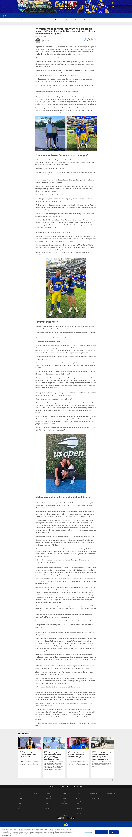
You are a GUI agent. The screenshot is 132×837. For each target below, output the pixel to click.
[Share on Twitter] (88, 40)
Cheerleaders (64, 803)
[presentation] (113, 780)
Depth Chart (20, 795)
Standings (33, 795)
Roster (20, 793)
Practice (78, 803)
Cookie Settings (88, 832)
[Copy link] (94, 39)
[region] (66, 832)
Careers (20, 811)
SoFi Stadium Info (111, 793)
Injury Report (20, 805)
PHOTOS (79, 790)
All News (48, 793)
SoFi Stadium (79, 808)
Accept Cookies (113, 832)
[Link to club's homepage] (4, 16)
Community (48, 795)
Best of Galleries (78, 798)
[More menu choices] (49, 15)
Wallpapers (79, 813)
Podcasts (48, 803)
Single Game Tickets (94, 798)
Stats (20, 803)
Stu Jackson (44, 39)
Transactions (20, 808)
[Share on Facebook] (85, 40)
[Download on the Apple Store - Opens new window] (60, 818)
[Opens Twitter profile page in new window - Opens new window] (42, 42)
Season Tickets (95, 795)
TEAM (20, 790)
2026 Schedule (33, 793)
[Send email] (91, 40)
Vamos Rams (48, 798)
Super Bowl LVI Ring (48, 805)
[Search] (103, 16)
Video (64, 790)
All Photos (79, 793)
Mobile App (48, 801)
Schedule (33, 790)
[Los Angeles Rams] (66, 825)
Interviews (64, 798)
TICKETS (94, 790)
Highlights (64, 801)
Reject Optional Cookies (101, 832)
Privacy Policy (7, 835)
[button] (64, 779)
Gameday (79, 801)
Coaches (20, 798)
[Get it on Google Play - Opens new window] (71, 819)
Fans (79, 805)
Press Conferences (64, 795)
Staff (20, 801)
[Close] (129, 832)
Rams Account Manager (95, 793)
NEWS (48, 790)
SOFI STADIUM (111, 790)
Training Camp (48, 808)
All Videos (64, 793)
